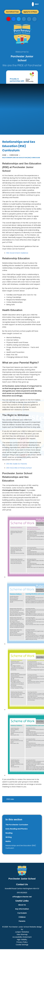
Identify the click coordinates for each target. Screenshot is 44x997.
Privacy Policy (22, 942)
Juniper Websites (22, 932)
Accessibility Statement (22, 937)
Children (22, 917)
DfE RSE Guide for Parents (16, 464)
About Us (22, 905)
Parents (22, 921)
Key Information (22, 909)
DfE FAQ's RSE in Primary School (19, 468)
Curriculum (13, 155)
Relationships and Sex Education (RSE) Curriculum (21, 157)
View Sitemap (22, 934)
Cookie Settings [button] (22, 944)
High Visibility (22, 939)
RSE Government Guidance (17, 253)
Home (4, 155)
